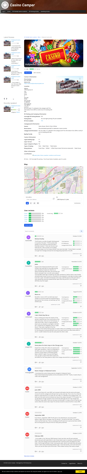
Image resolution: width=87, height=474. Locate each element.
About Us (79, 463)
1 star (25, 221)
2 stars (26, 219)
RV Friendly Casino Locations (19, 11)
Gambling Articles (45, 11)
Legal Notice (72, 463)
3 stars (26, 217)
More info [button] (60, 471)
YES (42, 121)
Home (8, 11)
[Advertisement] (43, 26)
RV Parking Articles (34, 11)
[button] (54, 179)
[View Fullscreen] (26, 173)
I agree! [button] (80, 471)
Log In (3, 11)
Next (6, 98)
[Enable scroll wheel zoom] (26, 176)
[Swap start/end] (53, 198)
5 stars (26, 213)
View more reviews (29, 456)
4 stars (26, 215)
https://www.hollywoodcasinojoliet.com (34, 83)
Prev (4, 98)
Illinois (39, 37)
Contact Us (64, 463)
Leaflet (74, 193)
